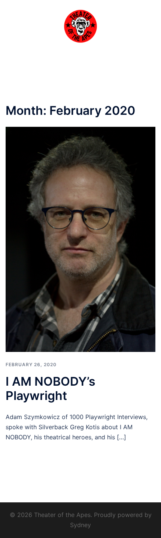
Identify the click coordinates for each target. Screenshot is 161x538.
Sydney (80, 525)
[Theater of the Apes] (80, 25)
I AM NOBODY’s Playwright (50, 388)
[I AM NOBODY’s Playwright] (80, 239)
